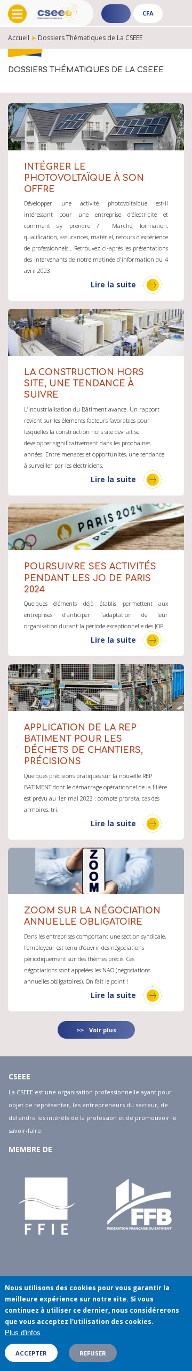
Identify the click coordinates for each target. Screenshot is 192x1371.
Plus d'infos (23, 1333)
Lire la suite (113, 284)
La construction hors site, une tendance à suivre (84, 384)
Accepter (31, 1353)
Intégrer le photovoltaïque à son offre (84, 178)
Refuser (92, 1353)
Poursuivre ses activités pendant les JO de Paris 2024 (90, 578)
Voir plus (102, 1030)
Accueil (18, 37)
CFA (148, 13)
